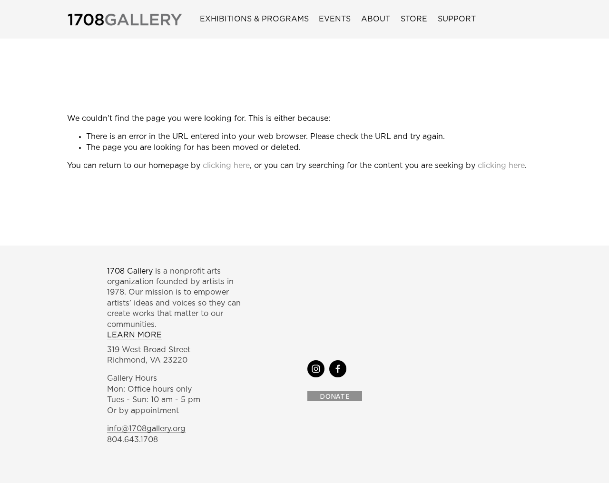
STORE (414, 19)
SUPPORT (457, 19)
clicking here (226, 165)
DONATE (334, 396)
